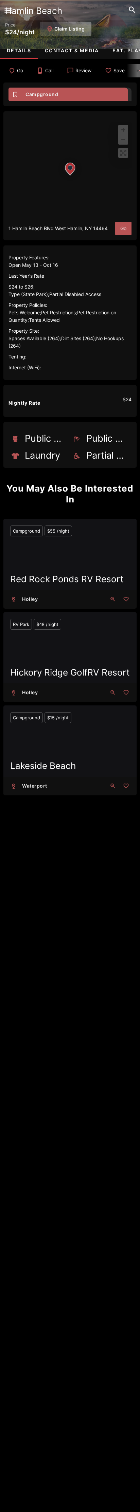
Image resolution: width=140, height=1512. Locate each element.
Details (19, 50)
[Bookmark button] (126, 599)
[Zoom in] (123, 130)
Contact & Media (72, 50)
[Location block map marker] (70, 169)
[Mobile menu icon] (8, 11)
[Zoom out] (123, 140)
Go (123, 228)
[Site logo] (17, 11)
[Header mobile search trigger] (132, 9)
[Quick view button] (112, 599)
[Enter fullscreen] (123, 153)
